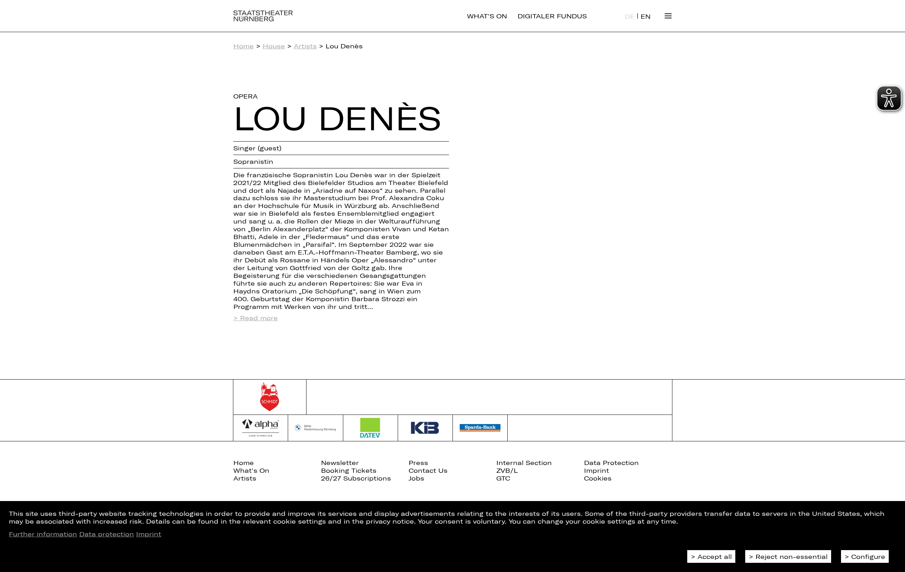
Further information (43, 534)
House (274, 46)
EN (645, 16)
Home (243, 46)
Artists (305, 46)
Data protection (106, 534)
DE (630, 16)
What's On (487, 16)
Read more (259, 318)
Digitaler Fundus (552, 16)
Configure (868, 556)
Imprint (148, 534)
